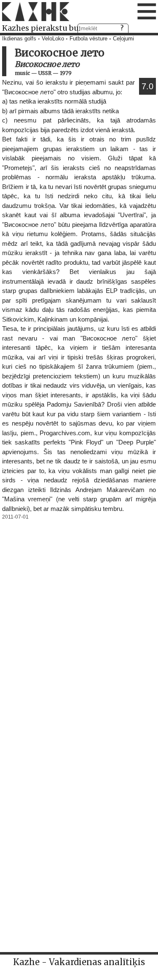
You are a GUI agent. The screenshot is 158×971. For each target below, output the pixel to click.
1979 (66, 73)
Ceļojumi (123, 39)
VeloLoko (53, 39)
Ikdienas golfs (19, 39)
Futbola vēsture (88, 39)
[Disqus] (79, 627)
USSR (44, 73)
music (22, 73)
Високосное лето (47, 64)
